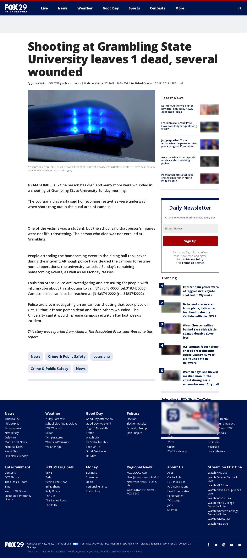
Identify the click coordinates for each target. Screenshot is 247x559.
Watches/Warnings (57, 442)
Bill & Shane (52, 486)
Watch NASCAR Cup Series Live (224, 491)
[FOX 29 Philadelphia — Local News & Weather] (17, 8)
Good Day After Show (99, 419)
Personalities (175, 496)
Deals (89, 482)
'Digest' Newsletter (98, 428)
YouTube (213, 447)
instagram (224, 545)
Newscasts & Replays (221, 423)
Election (131, 419)
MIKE (48, 472)
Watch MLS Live (218, 523)
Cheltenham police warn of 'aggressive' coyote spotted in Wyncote (201, 291)
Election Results (136, 423)
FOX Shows (12, 477)
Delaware (11, 437)
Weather (52, 413)
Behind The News (56, 482)
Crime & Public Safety (66, 356)
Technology (93, 491)
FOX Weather (53, 428)
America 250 (12, 419)
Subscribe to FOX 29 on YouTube (186, 399)
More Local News (16, 442)
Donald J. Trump (137, 428)
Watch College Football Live (222, 479)
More (179, 8)
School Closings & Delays (61, 423)
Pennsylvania (13, 428)
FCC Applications (177, 486)
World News (12, 451)
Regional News (139, 467)
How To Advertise (178, 491)
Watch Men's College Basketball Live (221, 504)
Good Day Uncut (96, 451)
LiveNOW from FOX (220, 428)
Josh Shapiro (134, 433)
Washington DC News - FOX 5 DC (141, 491)
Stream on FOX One (225, 467)
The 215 (50, 496)
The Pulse (51, 505)
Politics (133, 413)
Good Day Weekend (98, 423)
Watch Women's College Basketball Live (223, 512)
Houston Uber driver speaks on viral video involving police (178, 160)
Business (91, 472)
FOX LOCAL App (137, 472)
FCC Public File (176, 482)
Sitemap (172, 509)
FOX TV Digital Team (60, 83)
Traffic (90, 433)
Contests (10, 472)
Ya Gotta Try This (97, 442)
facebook (208, 545)
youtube (231, 545)
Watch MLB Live (218, 485)
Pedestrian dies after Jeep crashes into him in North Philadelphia (177, 177)
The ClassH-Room (16, 482)
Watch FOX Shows (16, 491)
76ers (170, 442)
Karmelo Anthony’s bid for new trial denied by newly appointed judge (177, 108)
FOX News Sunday (16, 456)
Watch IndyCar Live (220, 498)
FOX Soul (213, 442)
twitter (216, 545)
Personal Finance (96, 486)
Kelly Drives (52, 491)
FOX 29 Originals (59, 467)
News (77, 83)
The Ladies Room (56, 500)
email (239, 545)
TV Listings (174, 500)
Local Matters (216, 451)
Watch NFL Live (218, 472)
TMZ (8, 486)
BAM (48, 477)
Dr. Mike (91, 456)
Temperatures (54, 437)
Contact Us (174, 477)
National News (14, 447)
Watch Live (93, 437)
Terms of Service (193, 263)
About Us (175, 467)
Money (92, 467)
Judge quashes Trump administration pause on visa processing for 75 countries (179, 143)
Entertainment (17, 467)
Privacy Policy (194, 259)
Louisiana (101, 356)
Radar (49, 433)
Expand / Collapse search (240, 8)
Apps (170, 472)
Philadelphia (12, 423)
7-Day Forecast (55, 419)
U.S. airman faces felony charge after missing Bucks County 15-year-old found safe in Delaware (201, 355)
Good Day (94, 413)
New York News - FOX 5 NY (142, 483)
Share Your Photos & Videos (18, 497)
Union (171, 447)
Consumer (92, 477)
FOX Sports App (177, 451)
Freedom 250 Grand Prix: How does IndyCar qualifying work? (179, 126)
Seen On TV (93, 447)
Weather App (53, 447)
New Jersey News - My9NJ (143, 477)
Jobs (170, 505)
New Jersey (12, 433)
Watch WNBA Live (219, 519)
